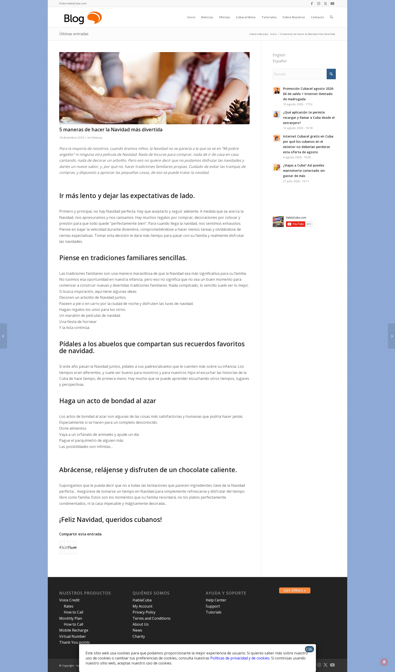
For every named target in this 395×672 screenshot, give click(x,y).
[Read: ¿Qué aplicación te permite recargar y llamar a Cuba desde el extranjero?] (277, 114)
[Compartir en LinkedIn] (71, 547)
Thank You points (74, 642)
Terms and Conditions (152, 618)
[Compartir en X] (62, 547)
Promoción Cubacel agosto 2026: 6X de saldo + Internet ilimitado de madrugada (308, 93)
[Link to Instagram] (318, 3)
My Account (142, 606)
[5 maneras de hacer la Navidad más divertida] (154, 88)
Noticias (97, 137)
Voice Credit (69, 600)
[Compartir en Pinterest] (69, 547)
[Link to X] (325, 3)
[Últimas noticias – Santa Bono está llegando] (391, 336)
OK (309, 649)
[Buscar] (331, 17)
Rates (68, 606)
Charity (139, 636)
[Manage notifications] (384, 662)
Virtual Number (72, 636)
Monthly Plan (70, 618)
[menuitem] (73, 3)
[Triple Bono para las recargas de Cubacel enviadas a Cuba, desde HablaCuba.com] (3, 336)
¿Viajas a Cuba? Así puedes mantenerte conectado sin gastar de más (304, 170)
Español (279, 60)
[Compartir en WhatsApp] (66, 547)
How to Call (73, 612)
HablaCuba (142, 600)
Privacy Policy (144, 612)
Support (213, 606)
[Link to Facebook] (311, 3)
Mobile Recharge (73, 630)
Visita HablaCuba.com (73, 3)
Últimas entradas (73, 33)
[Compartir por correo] (75, 547)
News (137, 630)
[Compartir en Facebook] (60, 547)
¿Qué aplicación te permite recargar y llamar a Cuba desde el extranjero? (309, 117)
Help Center (216, 600)
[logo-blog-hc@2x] (83, 17)
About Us (141, 624)
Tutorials (214, 612)
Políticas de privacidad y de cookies (240, 658)
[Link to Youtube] (332, 3)
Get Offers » (295, 590)
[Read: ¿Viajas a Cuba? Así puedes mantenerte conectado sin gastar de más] (277, 167)
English (279, 55)
